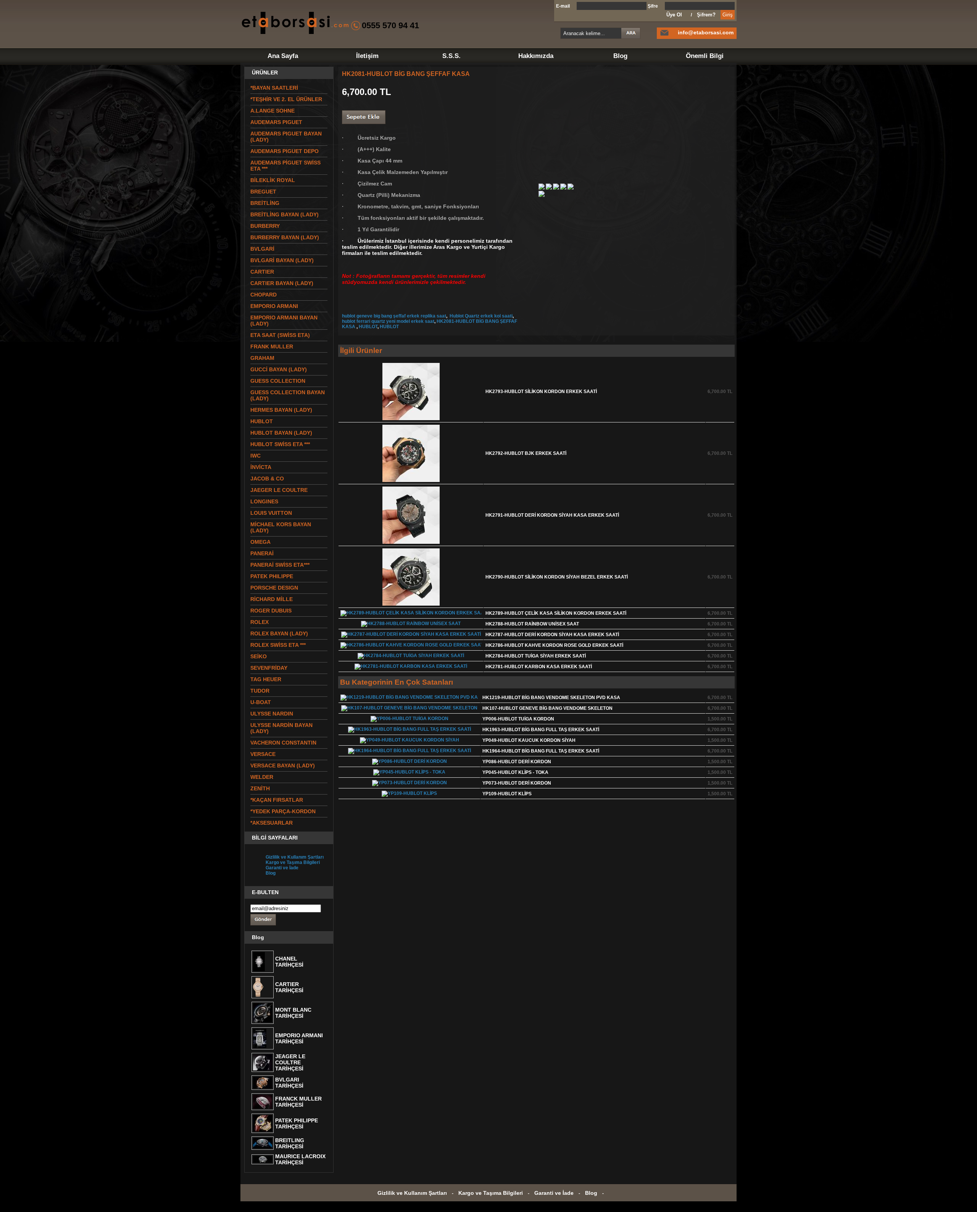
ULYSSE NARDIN (271, 714)
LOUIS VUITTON (271, 513)
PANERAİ (262, 553)
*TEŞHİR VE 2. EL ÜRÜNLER (286, 99)
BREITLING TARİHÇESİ (289, 1143)
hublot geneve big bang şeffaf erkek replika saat (394, 316)
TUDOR (259, 691)
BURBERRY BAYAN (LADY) (284, 237)
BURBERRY (265, 226)
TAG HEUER (265, 679)
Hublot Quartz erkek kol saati (480, 316)
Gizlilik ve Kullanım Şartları (295, 857)
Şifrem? (706, 15)
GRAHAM (262, 358)
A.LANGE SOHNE (272, 111)
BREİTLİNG (264, 203)
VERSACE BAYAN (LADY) (282, 765)
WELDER (261, 777)
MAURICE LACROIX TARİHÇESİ (300, 1159)
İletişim (367, 56)
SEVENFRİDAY (268, 668)
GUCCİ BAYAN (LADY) (278, 369)
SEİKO (258, 656)
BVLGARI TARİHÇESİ (289, 1083)
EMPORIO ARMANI (274, 306)
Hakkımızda (535, 56)
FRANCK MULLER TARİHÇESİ (298, 1102)
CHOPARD (263, 295)
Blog (620, 56)
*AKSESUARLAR (271, 823)
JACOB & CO (267, 478)
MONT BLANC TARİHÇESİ (293, 1013)
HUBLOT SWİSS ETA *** (280, 444)
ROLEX (259, 622)
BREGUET (263, 192)
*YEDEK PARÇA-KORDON (283, 811)
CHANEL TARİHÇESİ (289, 962)
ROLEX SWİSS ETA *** (278, 645)
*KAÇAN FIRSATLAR (276, 800)
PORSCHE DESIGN (274, 588)
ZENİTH (260, 788)
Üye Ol (674, 15)
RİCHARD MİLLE (271, 599)
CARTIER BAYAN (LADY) (281, 283)
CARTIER (262, 272)
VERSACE (263, 754)
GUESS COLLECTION (277, 381)
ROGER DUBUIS (271, 611)
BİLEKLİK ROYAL (272, 180)
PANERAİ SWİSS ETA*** (280, 565)
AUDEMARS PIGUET (276, 122)
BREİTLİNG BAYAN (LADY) (284, 214)
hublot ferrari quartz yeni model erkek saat (388, 321)
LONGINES (264, 501)
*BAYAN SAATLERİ (274, 88)
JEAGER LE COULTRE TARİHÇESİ (290, 1062)
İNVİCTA (260, 467)
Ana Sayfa (283, 56)
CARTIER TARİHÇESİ (289, 987)
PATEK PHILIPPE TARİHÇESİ (296, 1123)
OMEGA (260, 542)
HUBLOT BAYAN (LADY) (281, 433)
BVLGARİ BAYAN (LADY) (282, 260)
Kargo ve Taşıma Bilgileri (293, 862)
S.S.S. (451, 56)
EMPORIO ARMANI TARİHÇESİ (299, 1038)
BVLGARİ (262, 249)
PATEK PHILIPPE (271, 576)
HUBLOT (368, 326)
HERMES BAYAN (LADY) (281, 410)
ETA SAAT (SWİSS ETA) (280, 335)
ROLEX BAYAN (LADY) (279, 633)
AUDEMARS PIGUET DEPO (284, 151)
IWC (255, 456)
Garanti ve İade (282, 867)
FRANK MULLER (271, 346)
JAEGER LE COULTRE (279, 490)
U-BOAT (260, 702)
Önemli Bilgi (705, 56)
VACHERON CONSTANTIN (283, 743)
